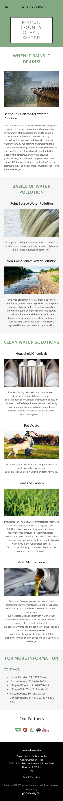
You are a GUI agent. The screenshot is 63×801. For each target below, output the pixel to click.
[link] (31, 38)
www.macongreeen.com (31, 414)
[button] (7, 7)
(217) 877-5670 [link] (29, 6)
